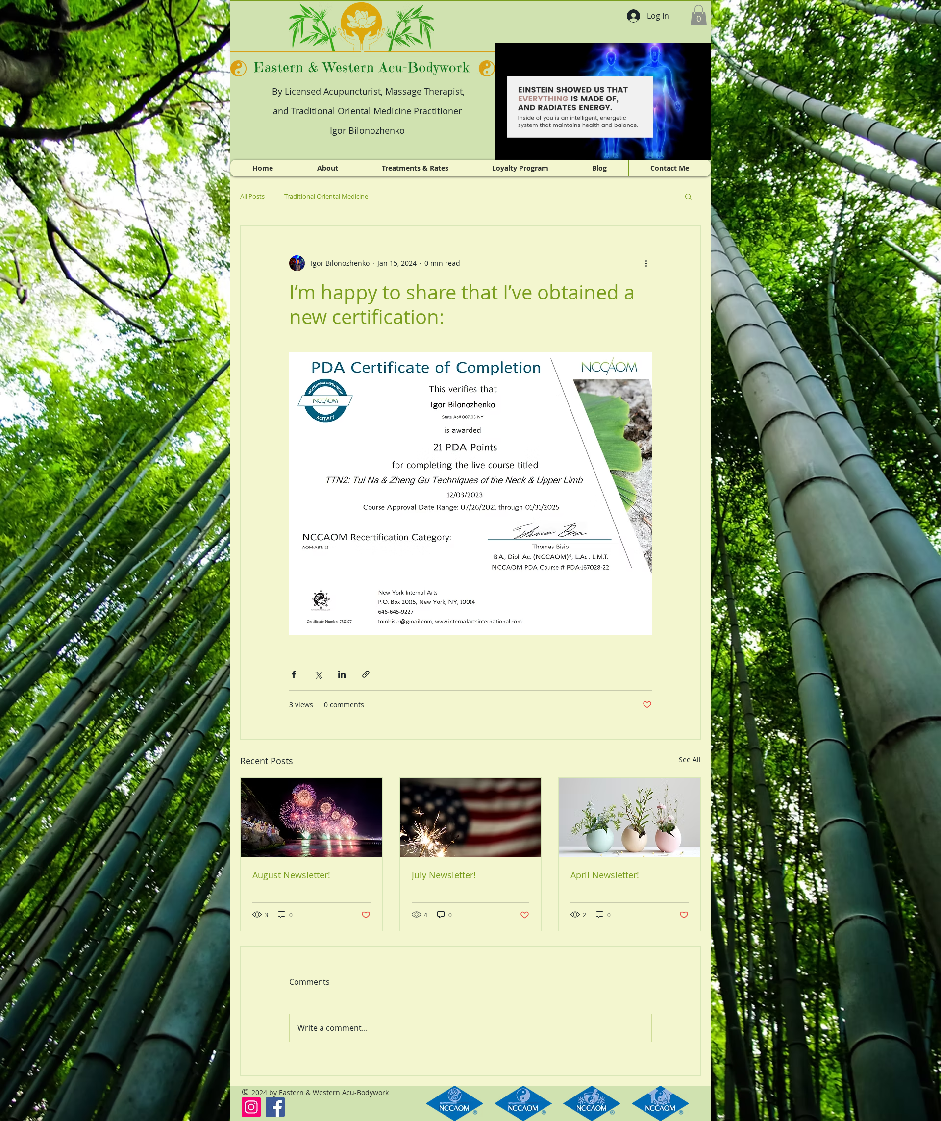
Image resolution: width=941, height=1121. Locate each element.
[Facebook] (275, 1107)
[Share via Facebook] (293, 674)
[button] (698, 15)
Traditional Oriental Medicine (326, 196)
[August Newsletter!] (311, 817)
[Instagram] (251, 1107)
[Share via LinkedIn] (342, 674)
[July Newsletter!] (471, 817)
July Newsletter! (444, 875)
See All (690, 759)
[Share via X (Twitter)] (317, 674)
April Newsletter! (604, 875)
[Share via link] (366, 674)
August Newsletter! (291, 875)
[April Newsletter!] (629, 817)
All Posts (252, 196)
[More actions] (646, 263)
